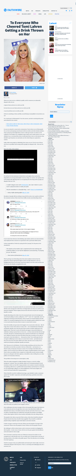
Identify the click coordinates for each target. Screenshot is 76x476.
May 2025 (50, 161)
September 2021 (52, 224)
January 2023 (51, 201)
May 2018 (50, 281)
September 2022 (52, 207)
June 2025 (50, 159)
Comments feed (51, 360)
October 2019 (51, 257)
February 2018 (51, 286)
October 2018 (51, 274)
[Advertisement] (60, 70)
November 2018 (51, 273)
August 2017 (51, 294)
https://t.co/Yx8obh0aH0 (37, 189)
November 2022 (51, 204)
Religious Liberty (26, 14)
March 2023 (51, 198)
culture (50, 318)
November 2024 (51, 169)
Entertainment (51, 321)
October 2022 (51, 205)
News (18, 14)
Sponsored (50, 350)
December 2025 (51, 151)
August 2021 (51, 225)
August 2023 (51, 191)
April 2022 (50, 214)
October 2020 (51, 240)
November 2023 (51, 186)
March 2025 (51, 164)
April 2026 (50, 145)
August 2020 (51, 243)
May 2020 (50, 247)
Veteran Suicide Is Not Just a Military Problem (58, 131)
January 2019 (51, 270)
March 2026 (51, 146)
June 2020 (50, 245)
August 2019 (51, 260)
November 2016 (51, 307)
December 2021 (51, 220)
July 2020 (50, 244)
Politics (57, 14)
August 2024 (51, 174)
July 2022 (50, 209)
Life (45, 14)
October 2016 (51, 309)
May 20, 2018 (25, 255)
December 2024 (51, 168)
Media (49, 336)
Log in (49, 357)
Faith (34, 14)
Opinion (50, 14)
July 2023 (50, 192)
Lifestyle (50, 334)
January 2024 (51, 184)
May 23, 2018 (26, 192)
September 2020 (52, 241)
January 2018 (51, 287)
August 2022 (51, 208)
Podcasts (38, 10)
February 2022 (51, 217)
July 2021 (50, 227)
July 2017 (50, 296)
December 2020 (51, 237)
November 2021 (51, 221)
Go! (32, 10)
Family (49, 326)
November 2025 (51, 152)
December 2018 (51, 271)
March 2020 (51, 250)
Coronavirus (51, 317)
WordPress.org (51, 361)
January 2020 (51, 253)
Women (50, 354)
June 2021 (50, 228)
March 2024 (51, 181)
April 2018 (50, 283)
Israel (40, 14)
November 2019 (51, 255)
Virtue (49, 353)
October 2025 (51, 153)
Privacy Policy (23, 460)
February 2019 (51, 268)
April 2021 (50, 231)
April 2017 (50, 300)
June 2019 (50, 263)
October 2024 (51, 171)
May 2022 (50, 212)
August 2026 (51, 139)
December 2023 (51, 185)
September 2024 (52, 172)
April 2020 (50, 248)
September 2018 (52, 276)
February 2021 (51, 234)
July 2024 (50, 175)
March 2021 (51, 232)
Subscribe (51, 116)
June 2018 (50, 280)
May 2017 (50, 299)
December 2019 (51, 254)
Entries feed (51, 358)
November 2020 (51, 238)
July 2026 (50, 141)
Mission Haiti (51, 338)
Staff (21, 457)
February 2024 (51, 182)
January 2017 (51, 304)
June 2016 (50, 313)
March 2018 (51, 284)
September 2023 (52, 189)
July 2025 (50, 158)
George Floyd (51, 327)
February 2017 (51, 303)
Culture (50, 320)
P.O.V (49, 344)
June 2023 (50, 194)
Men (49, 337)
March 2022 (51, 215)
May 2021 (50, 230)
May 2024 (50, 178)
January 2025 (51, 166)
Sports (49, 351)
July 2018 (50, 278)
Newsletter (46, 10)
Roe (49, 349)
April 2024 (50, 179)
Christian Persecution (53, 316)
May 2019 (50, 264)
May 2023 (50, 195)
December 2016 (51, 306)
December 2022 (51, 202)
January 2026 (51, 149)
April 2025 (50, 162)
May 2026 (50, 143)
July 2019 (50, 261)
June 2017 (50, 297)
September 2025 (52, 155)
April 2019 (50, 265)
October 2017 (51, 291)
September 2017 (52, 293)
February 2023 (51, 199)
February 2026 (51, 148)
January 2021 (51, 235)
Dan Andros (13, 92)
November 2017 (51, 290)
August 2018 (51, 277)
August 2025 (51, 156)
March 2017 (51, 301)
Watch (27, 10)
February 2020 (51, 251)
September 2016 (52, 310)
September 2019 (52, 258)
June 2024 (50, 176)
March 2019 (51, 267)
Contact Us (54, 10)
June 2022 (50, 211)
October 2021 (51, 222)
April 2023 (50, 197)
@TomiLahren (24, 184)
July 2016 (50, 311)
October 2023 (51, 188)
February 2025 (51, 165)
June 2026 (50, 142)
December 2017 (51, 288)
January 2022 (51, 218)
